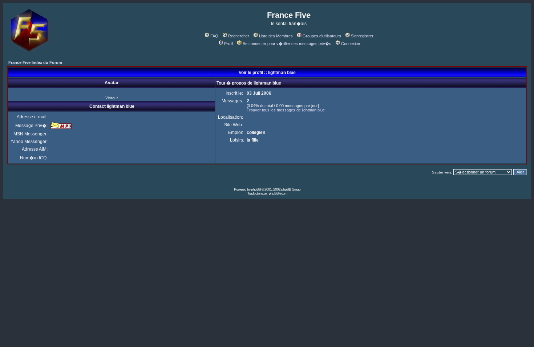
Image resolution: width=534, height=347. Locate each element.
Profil (228, 43)
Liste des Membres (276, 36)
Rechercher (238, 36)
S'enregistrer (362, 36)
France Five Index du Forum (35, 62)
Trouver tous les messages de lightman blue (286, 110)
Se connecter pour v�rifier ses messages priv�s (287, 43)
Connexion (350, 43)
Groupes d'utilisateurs (322, 36)
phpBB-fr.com (278, 193)
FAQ (214, 36)
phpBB (256, 189)
